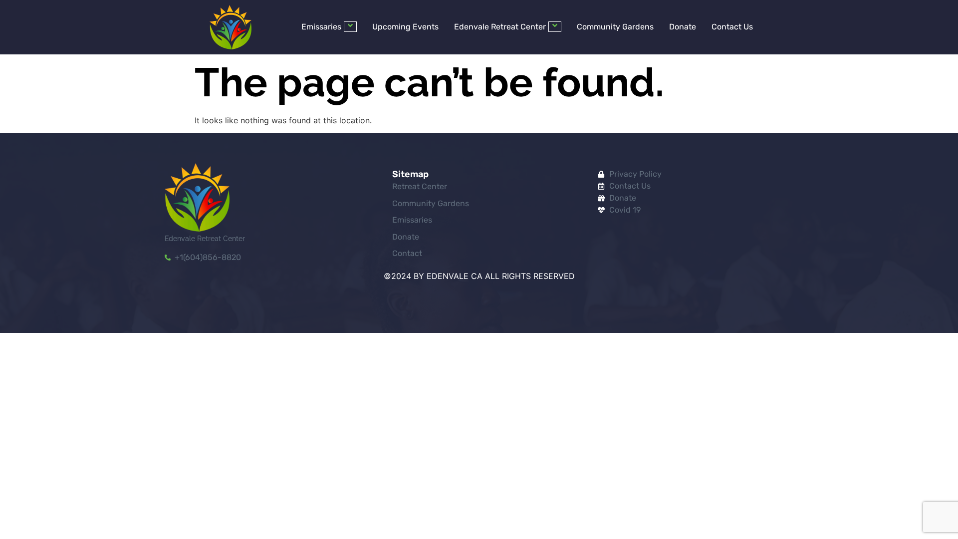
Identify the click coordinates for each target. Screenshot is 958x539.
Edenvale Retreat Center (500, 26)
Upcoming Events (405, 26)
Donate (682, 26)
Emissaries (321, 26)
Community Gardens (615, 26)
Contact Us (732, 26)
